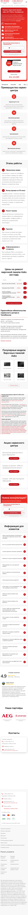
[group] (7, 717)
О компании (4, 838)
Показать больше (14, 385)
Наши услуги (4, 842)
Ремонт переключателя (14, 430)
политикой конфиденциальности (14, 54)
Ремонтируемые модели (7, 840)
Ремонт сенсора (4, 430)
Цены (20, 84)
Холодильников (14, 864)
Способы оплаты (5, 847)
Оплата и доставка (5, 831)
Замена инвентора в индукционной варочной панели (13, 429)
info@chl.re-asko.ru (9, 746)
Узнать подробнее (14, 458)
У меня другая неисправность (14, 303)
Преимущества (5, 84)
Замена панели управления (16, 432)
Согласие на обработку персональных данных (12, 845)
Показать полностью (6, 340)
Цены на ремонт (14, 71)
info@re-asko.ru (8, 798)
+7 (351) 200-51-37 (17, 1)
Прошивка (23, 425)
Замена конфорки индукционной (8, 426)
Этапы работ (13, 84)
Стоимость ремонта (5, 828)
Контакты (3, 833)
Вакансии (3, 835)
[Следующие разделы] (27, 85)
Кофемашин (4, 860)
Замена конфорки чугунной (17, 427)
